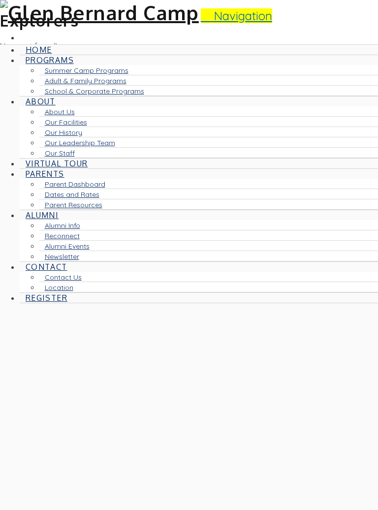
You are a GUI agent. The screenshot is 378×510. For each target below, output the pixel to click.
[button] (236, 15)
